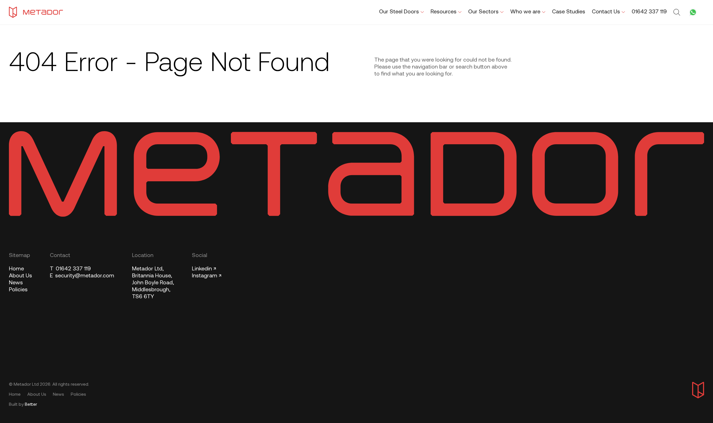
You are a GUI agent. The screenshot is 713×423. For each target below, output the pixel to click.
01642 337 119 (70, 269)
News (16, 283)
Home (16, 269)
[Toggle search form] (677, 12)
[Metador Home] (36, 12)
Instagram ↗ (206, 276)
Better (31, 404)
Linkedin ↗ (204, 269)
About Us (20, 276)
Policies (18, 290)
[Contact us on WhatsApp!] (692, 12)
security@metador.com (82, 276)
